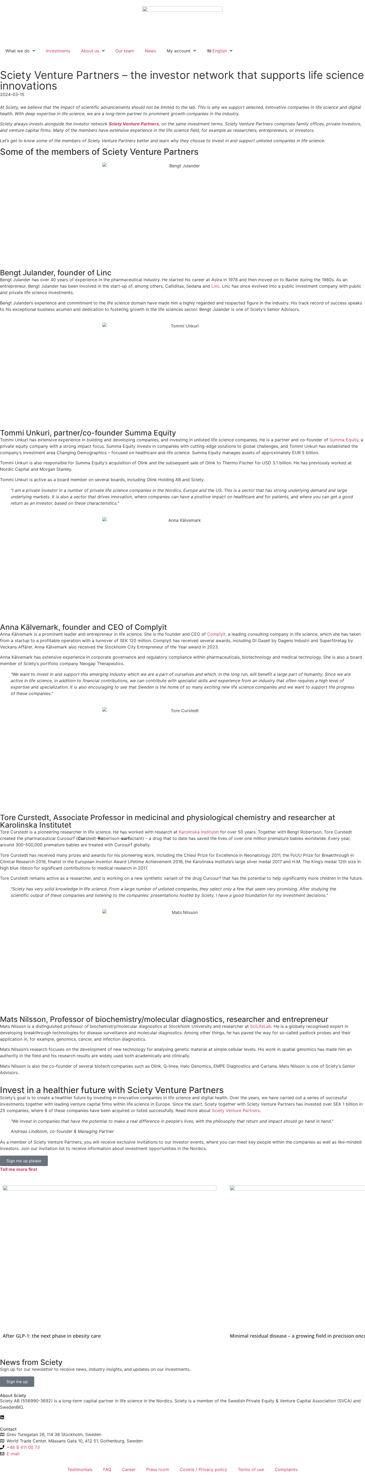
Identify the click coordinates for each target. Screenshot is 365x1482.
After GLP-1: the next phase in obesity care (52, 1336)
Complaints (286, 1469)
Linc (215, 286)
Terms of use (251, 1469)
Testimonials (79, 1469)
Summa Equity (343, 439)
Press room (157, 1469)
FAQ (107, 1469)
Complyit (216, 634)
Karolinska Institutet (199, 832)
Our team (124, 50)
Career (128, 1469)
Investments (58, 50)
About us (90, 50)
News (150, 50)
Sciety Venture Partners (236, 1110)
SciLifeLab (260, 1026)
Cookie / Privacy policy (203, 1469)
